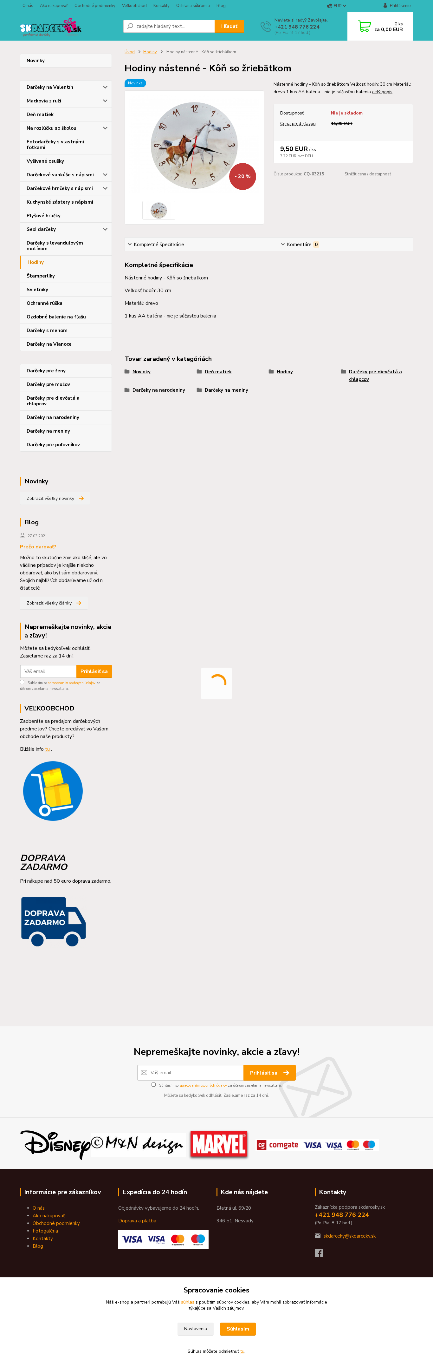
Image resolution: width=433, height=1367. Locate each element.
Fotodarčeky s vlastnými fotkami (55, 145)
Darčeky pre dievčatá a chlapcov (53, 401)
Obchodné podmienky (94, 6)
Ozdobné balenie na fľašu (56, 317)
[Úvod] (69, 26)
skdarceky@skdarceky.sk (350, 1236)
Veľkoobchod (134, 6)
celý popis (382, 92)
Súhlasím (238, 1328)
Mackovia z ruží (44, 101)
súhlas (187, 1302)
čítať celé (30, 588)
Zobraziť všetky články (49, 603)
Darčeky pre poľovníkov (53, 444)
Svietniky (37, 289)
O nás (28, 6)
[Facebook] (322, 1255)
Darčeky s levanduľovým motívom (55, 246)
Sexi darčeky (41, 229)
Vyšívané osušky (45, 161)
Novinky (36, 60)
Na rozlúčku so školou (51, 128)
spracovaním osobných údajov (71, 683)
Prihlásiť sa (94, 671)
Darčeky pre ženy (46, 371)
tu (242, 1351)
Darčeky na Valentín (50, 87)
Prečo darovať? (38, 546)
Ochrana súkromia (193, 6)
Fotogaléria (45, 1231)
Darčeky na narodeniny (53, 417)
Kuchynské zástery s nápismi (60, 202)
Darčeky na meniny (48, 431)
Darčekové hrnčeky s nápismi (60, 188)
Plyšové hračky (44, 216)
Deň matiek (40, 114)
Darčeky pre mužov (48, 384)
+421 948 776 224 (297, 26)
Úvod (130, 52)
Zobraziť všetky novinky (50, 498)
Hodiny (36, 262)
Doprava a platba (137, 1221)
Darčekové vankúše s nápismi (60, 175)
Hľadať (229, 26)
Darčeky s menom (47, 330)
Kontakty (161, 6)
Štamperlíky (41, 276)
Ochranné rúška (44, 303)
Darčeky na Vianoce (49, 344)
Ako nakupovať (54, 6)
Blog (221, 6)
